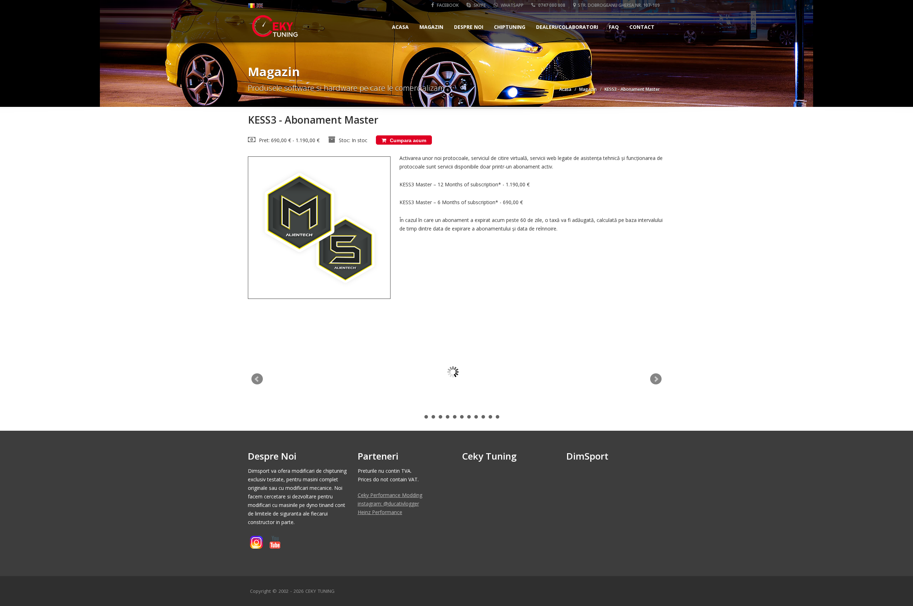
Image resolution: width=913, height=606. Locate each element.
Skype (479, 5)
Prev (257, 379)
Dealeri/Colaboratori (567, 27)
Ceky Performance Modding (390, 495)
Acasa (400, 27)
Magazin (431, 27)
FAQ (614, 27)
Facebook (447, 5)
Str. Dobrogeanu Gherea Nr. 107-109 (619, 5)
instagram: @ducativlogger (388, 503)
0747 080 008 (551, 5)
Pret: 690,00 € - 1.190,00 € (289, 140)
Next (656, 379)
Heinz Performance (380, 512)
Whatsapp (512, 5)
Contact (641, 27)
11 (497, 417)
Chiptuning (509, 27)
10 (490, 417)
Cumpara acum (407, 140)
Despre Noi (468, 27)
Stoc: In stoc (353, 140)
